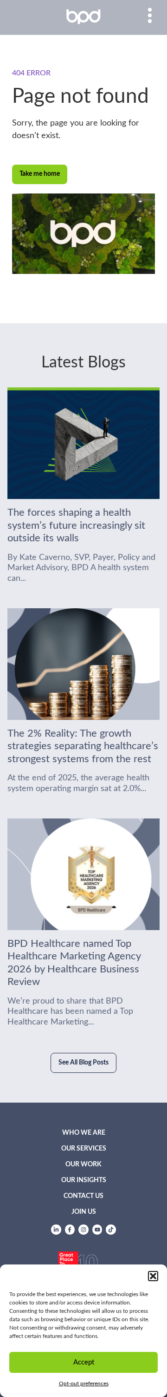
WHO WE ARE (83, 1133)
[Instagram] (83, 1229)
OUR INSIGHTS (83, 1180)
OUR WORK (83, 1164)
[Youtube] (97, 1229)
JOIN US (83, 1212)
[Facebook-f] (70, 1229)
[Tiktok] (111, 1229)
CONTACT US (83, 1196)
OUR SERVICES (83, 1148)
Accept (83, 1362)
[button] (153, 1276)
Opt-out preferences (84, 1383)
